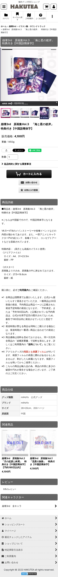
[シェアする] (6, 150)
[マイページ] (54, 7)
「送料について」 (35, 344)
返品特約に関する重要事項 (17, 163)
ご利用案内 (23, 290)
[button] (4, 7)
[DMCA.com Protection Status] (29, 573)
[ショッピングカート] (46, 7)
